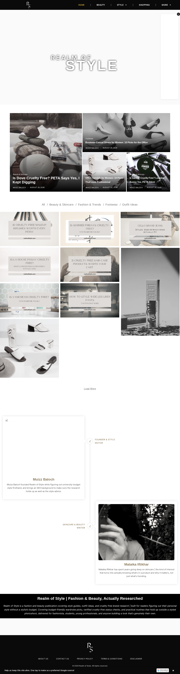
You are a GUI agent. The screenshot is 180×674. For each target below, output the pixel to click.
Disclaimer (136, 659)
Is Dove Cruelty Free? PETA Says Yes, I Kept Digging (46, 180)
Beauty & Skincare (20, 174)
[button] (90, 670)
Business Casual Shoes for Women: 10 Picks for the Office (116, 142)
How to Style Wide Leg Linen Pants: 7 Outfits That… (90, 297)
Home (81, 5)
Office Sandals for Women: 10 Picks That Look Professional (104, 180)
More (165, 5)
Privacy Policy (85, 659)
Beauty (101, 5)
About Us (43, 659)
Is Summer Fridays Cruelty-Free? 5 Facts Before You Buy (89, 226)
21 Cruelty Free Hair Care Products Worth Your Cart (90, 262)
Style (120, 5)
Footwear (89, 138)
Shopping (144, 5)
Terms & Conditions (111, 659)
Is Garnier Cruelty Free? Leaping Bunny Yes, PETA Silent (147, 180)
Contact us (62, 659)
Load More (90, 388)
